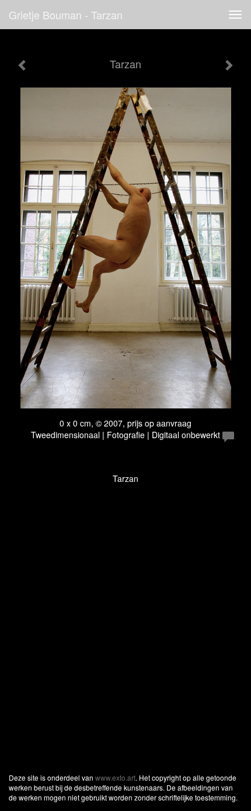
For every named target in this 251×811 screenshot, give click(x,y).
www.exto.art (115, 777)
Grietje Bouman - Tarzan (66, 14)
